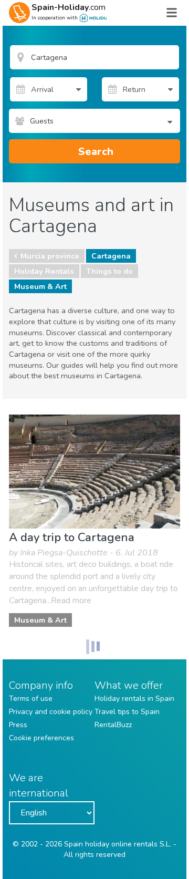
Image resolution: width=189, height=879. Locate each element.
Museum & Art (40, 286)
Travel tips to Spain (127, 712)
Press (18, 725)
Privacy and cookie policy (50, 712)
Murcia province (49, 256)
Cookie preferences (41, 738)
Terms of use (30, 699)
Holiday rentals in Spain (134, 699)
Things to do (109, 271)
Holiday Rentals (44, 271)
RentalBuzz (113, 725)
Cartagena (111, 256)
